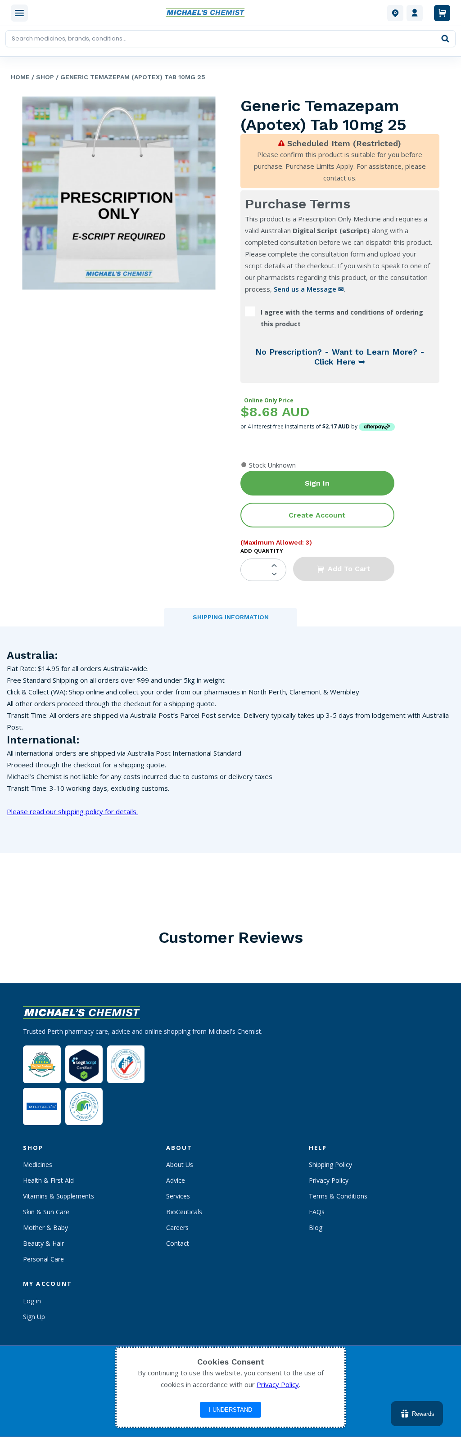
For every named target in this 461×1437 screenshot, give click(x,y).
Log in (32, 1301)
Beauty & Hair (43, 1243)
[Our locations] (395, 13)
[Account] (415, 13)
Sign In (317, 483)
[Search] (445, 38)
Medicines (37, 1164)
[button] (343, 569)
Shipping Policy (330, 1164)
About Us (179, 1164)
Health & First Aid (48, 1180)
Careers (177, 1227)
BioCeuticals (184, 1211)
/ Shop (42, 77)
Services (178, 1196)
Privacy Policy (328, 1180)
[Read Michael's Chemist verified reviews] (42, 1064)
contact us (339, 177)
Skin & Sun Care (46, 1211)
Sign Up (34, 1316)
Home (20, 77)
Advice (175, 1180)
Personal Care (43, 1259)
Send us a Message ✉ (309, 288)
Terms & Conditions (338, 1196)
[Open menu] (19, 13)
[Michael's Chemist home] (208, 13)
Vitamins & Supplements (58, 1196)
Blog (315, 1227)
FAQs (317, 1211)
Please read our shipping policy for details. (72, 811)
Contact (177, 1243)
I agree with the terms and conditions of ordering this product (342, 318)
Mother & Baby (45, 1227)
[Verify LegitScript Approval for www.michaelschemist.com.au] (84, 1064)
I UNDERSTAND (230, 1409)
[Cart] (442, 13)
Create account (317, 515)
